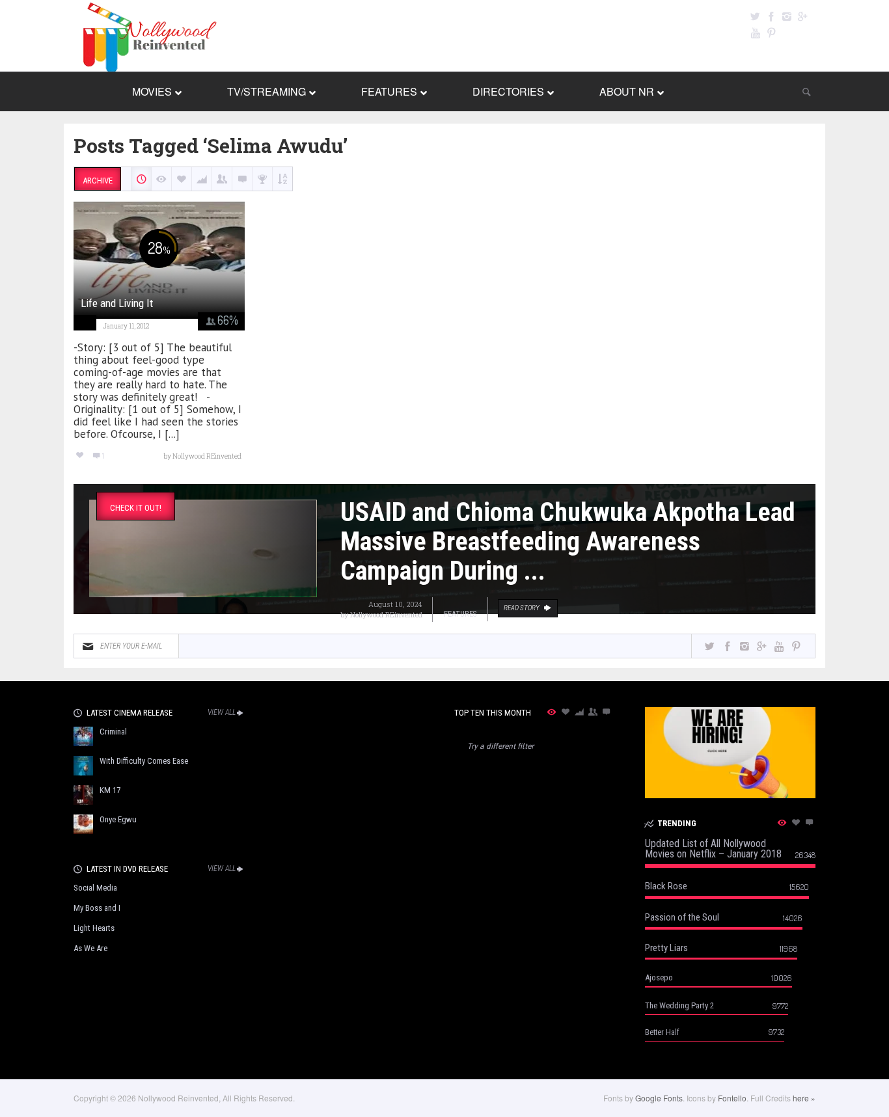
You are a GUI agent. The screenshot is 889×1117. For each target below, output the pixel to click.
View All (222, 712)
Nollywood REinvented (386, 614)
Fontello (732, 1097)
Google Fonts (659, 1097)
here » (804, 1097)
